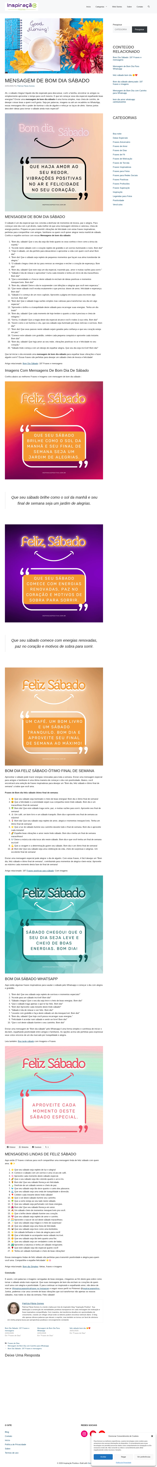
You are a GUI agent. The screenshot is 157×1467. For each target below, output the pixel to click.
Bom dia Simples (30, 1266)
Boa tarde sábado (26, 1041)
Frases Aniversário (121, 142)
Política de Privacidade (123, 1462)
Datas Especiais (120, 138)
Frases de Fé (119, 154)
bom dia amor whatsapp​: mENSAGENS (124, 100)
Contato (140, 7)
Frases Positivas (120, 179)
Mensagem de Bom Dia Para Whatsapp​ (126, 67)
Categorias (100, 7)
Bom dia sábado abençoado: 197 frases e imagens (128, 83)
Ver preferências (143, 1457)
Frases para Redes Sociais (125, 175)
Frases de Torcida (121, 163)
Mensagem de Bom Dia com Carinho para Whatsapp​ (28, 1346)
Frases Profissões (121, 184)
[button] (152, 1436)
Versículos (118, 204)
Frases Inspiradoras (122, 167)
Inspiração (117, 192)
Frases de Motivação (122, 159)
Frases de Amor (120, 146)
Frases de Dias (14, 1343)
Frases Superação (121, 188)
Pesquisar (117, 25)
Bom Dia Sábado (30, 363)
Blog (7, 1432)
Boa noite (117, 134)
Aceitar (103, 1457)
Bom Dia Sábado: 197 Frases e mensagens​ (25, 1348)
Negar (123, 1457)
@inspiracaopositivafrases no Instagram (30, 1288)
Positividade (118, 200)
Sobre (129, 7)
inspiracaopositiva (91, 1288)
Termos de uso (11, 1453)
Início (88, 7)
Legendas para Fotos (122, 196)
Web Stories (117, 7)
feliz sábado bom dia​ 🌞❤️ (80, 1328)
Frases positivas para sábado (40, 871)
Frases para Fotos (121, 171)
